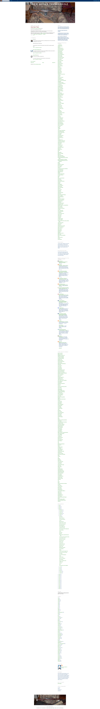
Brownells (59, 459)
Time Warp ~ (59, 217)
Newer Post (32, 62)
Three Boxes (59, 216)
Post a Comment (33, 61)
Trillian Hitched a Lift (60, 379)
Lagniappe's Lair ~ (60, 139)
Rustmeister (59, 190)
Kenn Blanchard (60, 136)
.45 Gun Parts (60, 463)
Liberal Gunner (60, 428)
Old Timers (59, 647)
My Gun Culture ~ (60, 165)
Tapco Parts (59, 465)
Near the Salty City (60, 439)
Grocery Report (61, 548)
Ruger (58, 482)
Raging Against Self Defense (62, 363)
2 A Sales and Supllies (61, 357)
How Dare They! (61, 540)
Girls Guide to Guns (60, 108)
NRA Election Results (62, 547)
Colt (58, 480)
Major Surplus (60, 466)
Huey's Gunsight (60, 125)
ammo (59, 618)
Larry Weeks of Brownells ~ (61, 140)
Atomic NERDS (60, 434)
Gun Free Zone (60, 113)
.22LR (58, 599)
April (60, 569)
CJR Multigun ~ (60, 78)
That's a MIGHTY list (62, 526)
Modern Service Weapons (61, 156)
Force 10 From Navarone (62, 554)
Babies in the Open (60, 60)
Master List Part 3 (60, 353)
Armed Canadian (60, 56)
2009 (59, 586)
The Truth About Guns (61, 213)
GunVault (59, 484)
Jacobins (59, 638)
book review (59, 621)
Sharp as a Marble (60, 195)
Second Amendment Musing (62, 194)
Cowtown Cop (60, 435)
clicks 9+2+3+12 (60, 362)
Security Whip (60, 382)
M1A (58, 640)
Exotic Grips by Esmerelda (61, 454)
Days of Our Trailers (60, 88)
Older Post (53, 62)
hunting (59, 637)
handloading (59, 635)
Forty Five (59, 101)
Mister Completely (60, 427)
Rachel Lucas (60, 438)
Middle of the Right (60, 153)
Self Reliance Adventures (61, 383)
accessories (59, 617)
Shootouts (60, 532)
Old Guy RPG (60, 387)
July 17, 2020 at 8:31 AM (37, 47)
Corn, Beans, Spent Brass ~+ (62, 83)
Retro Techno (60, 414)
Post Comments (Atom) (37, 64)
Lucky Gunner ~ (60, 365)
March (60, 570)
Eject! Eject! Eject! (60, 437)
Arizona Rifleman (60, 53)
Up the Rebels (61, 559)
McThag (59, 150)
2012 (59, 582)
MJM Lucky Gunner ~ (61, 155)
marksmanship (60, 641)
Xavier (58, 236)
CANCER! (59, 623)
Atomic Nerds (60, 59)
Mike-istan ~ (59, 154)
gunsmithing (59, 634)
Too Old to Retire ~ (60, 219)
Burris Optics (59, 487)
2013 (59, 581)
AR (58, 619)
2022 (59, 506)
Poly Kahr (59, 182)
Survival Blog (59, 407)
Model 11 (59, 645)
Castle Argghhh (60, 429)
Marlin (58, 455)
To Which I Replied (60, 218)
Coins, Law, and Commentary (62, 80)
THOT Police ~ (60, 215)
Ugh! (60, 564)
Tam (33, 39)
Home (43, 62)
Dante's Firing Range (61, 412)
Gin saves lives (60, 106)
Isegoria (59, 127)
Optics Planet (60, 485)
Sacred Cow (59, 191)
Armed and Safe (60, 55)
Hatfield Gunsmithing (61, 356)
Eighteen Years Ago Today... (63, 342)
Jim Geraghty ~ (60, 133)
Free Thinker (59, 102)
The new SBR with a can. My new (63, 321)
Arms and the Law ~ (60, 58)
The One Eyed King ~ (61, 211)
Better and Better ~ (60, 65)
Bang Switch (59, 61)
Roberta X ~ (59, 188)
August (60, 514)
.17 (58, 597)
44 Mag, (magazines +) (61, 377)
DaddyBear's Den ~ (60, 86)
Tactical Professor (60, 207)
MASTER (59, 642)
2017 (59, 576)
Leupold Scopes (60, 486)
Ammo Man (59, 364)
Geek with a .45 (60, 105)
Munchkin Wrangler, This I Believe (62, 159)
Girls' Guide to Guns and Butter (62, 380)
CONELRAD (59, 81)
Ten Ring (59, 209)
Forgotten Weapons (60, 100)
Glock (58, 481)
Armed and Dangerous (61, 54)
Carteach (59, 76)
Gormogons (59, 110)
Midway (59, 458)
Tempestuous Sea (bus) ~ (61, 208)
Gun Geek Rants (60, 114)
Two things (60, 553)
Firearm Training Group (61, 361)
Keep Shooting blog (60, 135)
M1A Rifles (59, 410)
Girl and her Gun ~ (60, 107)
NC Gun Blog (59, 166)
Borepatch (60, 264)
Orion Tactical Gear (60, 461)
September (61, 513)
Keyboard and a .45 (60, 137)
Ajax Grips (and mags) (61, 464)
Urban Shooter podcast (61, 433)
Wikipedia (59, 501)
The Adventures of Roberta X (63, 278)
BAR (58, 620)
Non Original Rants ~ (61, 169)
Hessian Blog (59, 403)
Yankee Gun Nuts (60, 237)
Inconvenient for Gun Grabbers (63, 565)
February (60, 571)
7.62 (58, 614)
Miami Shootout (61, 521)
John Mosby (59, 134)
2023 (59, 505)
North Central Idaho (60, 170)
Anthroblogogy (60, 51)
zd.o (58, 457)
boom (58, 622)
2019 (59, 574)
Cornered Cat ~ (60, 84)
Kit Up (59, 138)
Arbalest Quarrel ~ (60, 52)
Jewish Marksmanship (61, 131)
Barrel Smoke (59, 62)
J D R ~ (59, 129)
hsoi (58, 417)
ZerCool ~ (59, 238)
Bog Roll (60, 533)
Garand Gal (59, 104)
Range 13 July (61, 541)
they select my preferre (37, 28)
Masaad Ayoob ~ (60, 149)
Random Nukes (60, 186)
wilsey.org (60, 348)
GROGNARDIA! (60, 389)
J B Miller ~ (59, 128)
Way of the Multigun (60, 404)
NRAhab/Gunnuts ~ (60, 171)
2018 (59, 575)
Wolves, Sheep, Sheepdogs (61, 235)
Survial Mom (59, 406)
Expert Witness (60, 440)
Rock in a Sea (60, 189)
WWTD (59, 660)
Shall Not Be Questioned (62, 329)
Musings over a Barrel (61, 164)
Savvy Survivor (60, 488)
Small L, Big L (61, 546)
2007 (59, 588)
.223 (58, 598)
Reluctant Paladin (60, 416)
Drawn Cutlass (60, 411)
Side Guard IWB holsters (61, 390)
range (58, 648)
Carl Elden (59, 75)
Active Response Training (62, 313)
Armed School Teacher (61, 57)
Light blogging (61, 336)
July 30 (60, 520)
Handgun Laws (60, 359)
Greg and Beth (60, 111)
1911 (58, 610)
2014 (59, 580)
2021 (59, 507)
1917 (58, 611)
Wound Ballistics (60, 381)
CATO (58, 409)
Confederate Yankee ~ (61, 82)
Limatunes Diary (60, 408)
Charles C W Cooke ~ (61, 77)
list (58, 639)
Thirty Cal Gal (60, 214)
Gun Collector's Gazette (61, 112)
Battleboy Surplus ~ (60, 63)
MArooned (60, 341)
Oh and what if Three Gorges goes (64, 528)
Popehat (59, 183)
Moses (59, 646)
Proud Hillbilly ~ (60, 184)
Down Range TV (60, 431)
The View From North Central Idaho (64, 287)
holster (59, 636)
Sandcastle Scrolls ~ (60, 192)
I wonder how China (62, 527)
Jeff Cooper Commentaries (61, 130)
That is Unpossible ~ (60, 210)
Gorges (59, 109)
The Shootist (59, 212)
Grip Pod (59, 456)
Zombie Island (60, 239)
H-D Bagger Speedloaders (61, 391)
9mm (58, 616)
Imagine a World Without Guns (63, 288)
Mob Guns (59, 384)
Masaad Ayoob (60, 413)
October (60, 512)
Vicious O (59, 385)
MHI (58, 151)
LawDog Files (60, 436)
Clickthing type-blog (60, 79)
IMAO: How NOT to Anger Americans (63, 432)
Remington (59, 479)
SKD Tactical (59, 460)
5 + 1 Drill (60, 308)
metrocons (59, 644)
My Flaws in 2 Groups (62, 539)
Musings (59, 163)
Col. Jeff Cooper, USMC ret (61, 490)
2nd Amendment (60, 612)
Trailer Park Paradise (60, 222)
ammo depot (59, 366)
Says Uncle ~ (59, 193)
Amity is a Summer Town (62, 560)
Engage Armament (60, 360)
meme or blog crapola (61, 643)
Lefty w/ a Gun (60, 388)
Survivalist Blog (60, 405)
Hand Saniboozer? (61, 525)
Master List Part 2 (60, 354)
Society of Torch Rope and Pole (62, 386)
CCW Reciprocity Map (61, 358)
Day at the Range (60, 87)
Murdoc (59, 162)
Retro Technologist (60, 187)
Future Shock (61, 542)
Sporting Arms (60, 452)
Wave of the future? (43, 33)
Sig (58, 441)
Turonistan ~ (59, 224)
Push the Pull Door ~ (60, 185)
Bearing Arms (60, 64)
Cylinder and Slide (60, 478)
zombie (59, 661)
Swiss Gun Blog (60, 206)
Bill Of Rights (60, 683)
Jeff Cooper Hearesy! (62, 519)
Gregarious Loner (60, 378)
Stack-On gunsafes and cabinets (62, 483)
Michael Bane (59, 152)
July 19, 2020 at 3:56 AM (37, 59)
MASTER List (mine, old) (61, 355)
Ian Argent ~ (59, 126)
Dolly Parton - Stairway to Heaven (63, 265)
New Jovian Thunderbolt (50, 4)
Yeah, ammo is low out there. (63, 552)
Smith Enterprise (60, 489)
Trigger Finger (60, 223)
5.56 (58, 613)
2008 (59, 587)
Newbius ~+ (59, 167)
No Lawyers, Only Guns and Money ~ (63, 168)
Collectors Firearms (60, 453)
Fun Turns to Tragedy (61, 103)
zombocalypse (60, 430)
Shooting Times (60, 477)
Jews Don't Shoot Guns (61, 132)
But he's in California (62, 558)
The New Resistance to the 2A (63, 330)
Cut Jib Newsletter (60, 85)
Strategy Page (60, 415)
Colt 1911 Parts (60, 462)
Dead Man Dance (60, 89)
